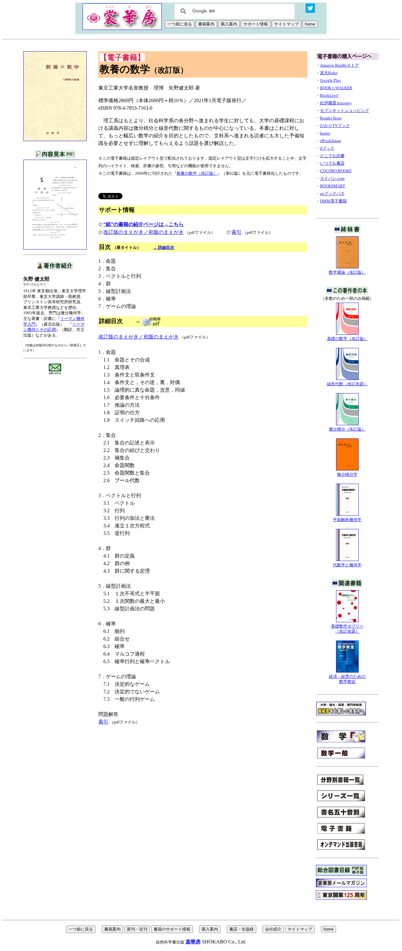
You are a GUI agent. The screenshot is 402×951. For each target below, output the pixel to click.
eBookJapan (330, 140)
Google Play (330, 80)
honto (325, 133)
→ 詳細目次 (163, 247)
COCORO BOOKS (335, 170)
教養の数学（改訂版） (197, 173)
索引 (236, 232)
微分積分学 (347, 474)
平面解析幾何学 (347, 519)
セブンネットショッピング (344, 110)
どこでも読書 (332, 155)
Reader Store (331, 118)
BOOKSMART (332, 186)
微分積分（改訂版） (347, 429)
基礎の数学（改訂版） (347, 338)
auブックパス (332, 193)
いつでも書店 (332, 163)
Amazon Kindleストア (339, 65)
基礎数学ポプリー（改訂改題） (347, 629)
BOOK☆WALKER (336, 87)
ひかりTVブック (335, 125)
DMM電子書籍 (333, 201)
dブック (327, 148)
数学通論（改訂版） (347, 272)
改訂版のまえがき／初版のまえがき (143, 232)
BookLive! (329, 95)
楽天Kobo (329, 72)
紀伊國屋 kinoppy (336, 103)
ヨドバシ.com (332, 178)
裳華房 (193, 941)
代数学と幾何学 (347, 565)
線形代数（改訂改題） (347, 384)
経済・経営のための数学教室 (347, 679)
